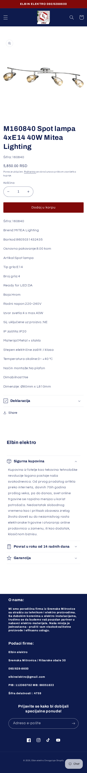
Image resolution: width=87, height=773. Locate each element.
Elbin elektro (37, 761)
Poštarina (30, 172)
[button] (5, 17)
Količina (8, 182)
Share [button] (12, 412)
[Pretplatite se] (73, 723)
